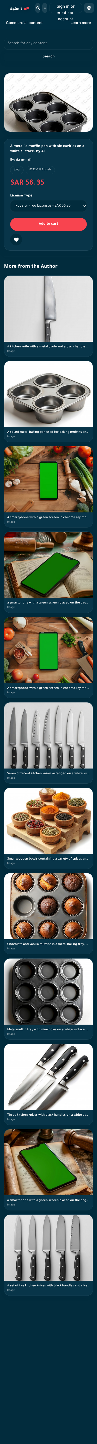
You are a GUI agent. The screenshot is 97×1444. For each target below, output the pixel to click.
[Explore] (19, 8)
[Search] (37, 8)
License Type (21, 196)
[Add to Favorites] (16, 239)
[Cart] (44, 8)
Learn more (81, 22)
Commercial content (24, 22)
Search (49, 57)
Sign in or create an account (66, 8)
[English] (89, 8)
